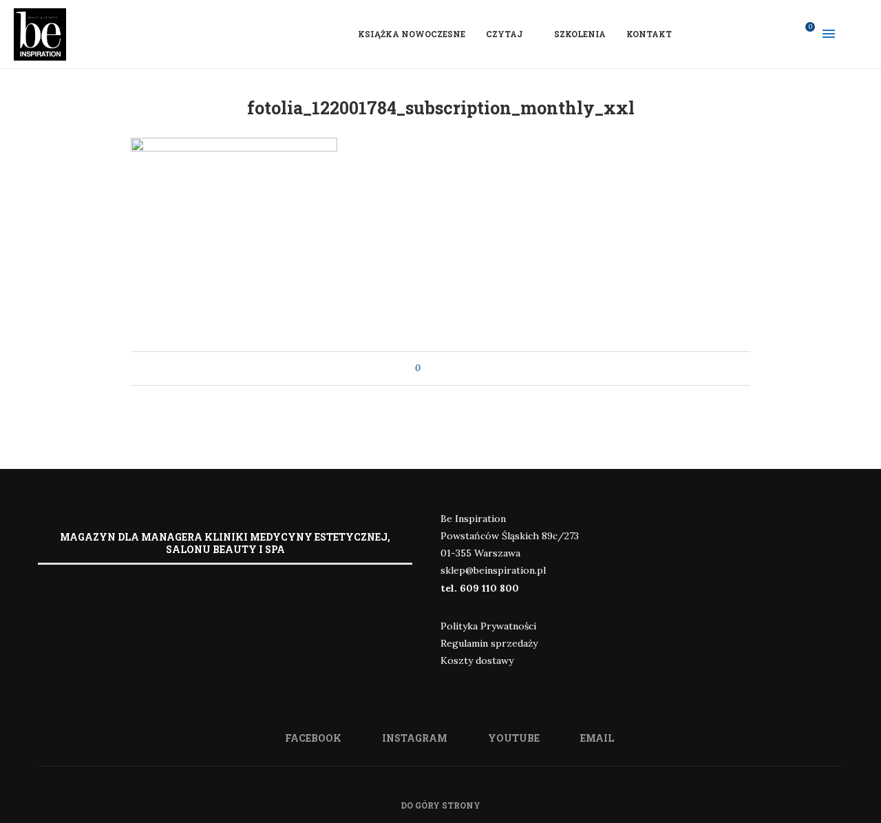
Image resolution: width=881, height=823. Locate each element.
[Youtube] (764, 33)
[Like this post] (428, 368)
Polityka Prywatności (488, 626)
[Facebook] (728, 33)
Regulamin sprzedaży (489, 643)
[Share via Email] (456, 368)
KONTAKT (649, 33)
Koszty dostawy (476, 660)
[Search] (860, 33)
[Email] (782, 33)
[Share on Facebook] (443, 368)
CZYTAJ (504, 33)
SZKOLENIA (580, 33)
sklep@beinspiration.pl (493, 570)
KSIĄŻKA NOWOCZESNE (411, 33)
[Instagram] (746, 33)
